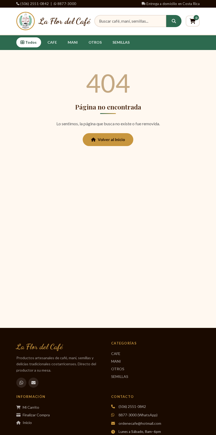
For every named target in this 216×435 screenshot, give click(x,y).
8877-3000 (66, 4)
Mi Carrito (31, 407)
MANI (73, 42)
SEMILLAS (121, 42)
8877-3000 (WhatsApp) (138, 415)
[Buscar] (173, 21)
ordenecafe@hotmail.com (140, 423)
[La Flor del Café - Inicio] (25, 21)
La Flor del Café (64, 21)
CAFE (52, 42)
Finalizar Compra (36, 415)
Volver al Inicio (111, 139)
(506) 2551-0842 (34, 4)
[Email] (33, 383)
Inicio (27, 422)
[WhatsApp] (21, 383)
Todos (31, 42)
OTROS (95, 42)
